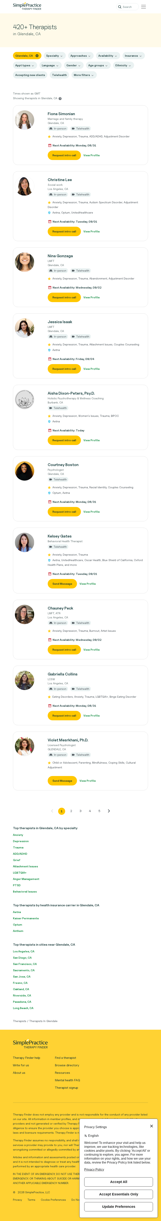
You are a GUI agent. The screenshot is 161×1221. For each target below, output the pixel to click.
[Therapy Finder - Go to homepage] (79, 1045)
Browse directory (67, 1065)
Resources (62, 1073)
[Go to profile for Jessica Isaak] (28, 328)
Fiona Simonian (61, 113)
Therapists (19, 1021)
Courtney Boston (63, 464)
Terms (31, 1199)
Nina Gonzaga (60, 255)
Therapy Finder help (26, 1058)
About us (19, 1073)
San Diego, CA (22, 957)
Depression (21, 841)
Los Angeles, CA (23, 951)
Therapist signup (66, 1088)
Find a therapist (65, 1058)
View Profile (91, 155)
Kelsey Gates (60, 536)
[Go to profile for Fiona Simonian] (28, 120)
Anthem (18, 930)
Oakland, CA (21, 989)
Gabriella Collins (63, 674)
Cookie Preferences (53, 1199)
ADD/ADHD (20, 853)
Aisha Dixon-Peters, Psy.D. (71, 393)
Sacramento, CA (24, 970)
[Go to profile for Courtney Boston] (28, 471)
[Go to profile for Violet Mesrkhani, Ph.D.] (28, 746)
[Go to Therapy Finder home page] (27, 6)
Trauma (18, 847)
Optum (17, 924)
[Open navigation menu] (143, 6)
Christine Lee (60, 179)
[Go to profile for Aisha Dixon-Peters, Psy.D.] (28, 399)
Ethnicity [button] (121, 65)
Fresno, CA (20, 982)
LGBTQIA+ (20, 872)
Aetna (17, 912)
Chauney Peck (60, 608)
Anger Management (26, 879)
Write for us (21, 1065)
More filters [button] (82, 75)
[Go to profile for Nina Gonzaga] (28, 262)
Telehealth (59, 75)
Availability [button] (105, 55)
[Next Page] (108, 810)
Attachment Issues (25, 866)
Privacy (18, 1199)
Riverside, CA (22, 995)
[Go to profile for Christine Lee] (28, 186)
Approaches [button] (78, 55)
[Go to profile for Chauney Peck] (28, 614)
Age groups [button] (96, 65)
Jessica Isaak (60, 321)
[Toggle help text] (60, 98)
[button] (80, 135)
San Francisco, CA (25, 964)
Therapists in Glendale (43, 1021)
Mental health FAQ (67, 1080)
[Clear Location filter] (37, 55)
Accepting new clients (30, 75)
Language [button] (48, 65)
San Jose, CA (21, 976)
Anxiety (18, 834)
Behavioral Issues (25, 891)
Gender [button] (71, 65)
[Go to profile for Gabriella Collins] (28, 680)
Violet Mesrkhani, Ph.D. (68, 740)
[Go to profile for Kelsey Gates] (28, 542)
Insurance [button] (131, 55)
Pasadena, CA (22, 1001)
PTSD (17, 885)
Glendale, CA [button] (24, 55)
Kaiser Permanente (26, 918)
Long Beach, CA (23, 1008)
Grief (16, 860)
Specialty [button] (52, 55)
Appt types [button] (22, 65)
